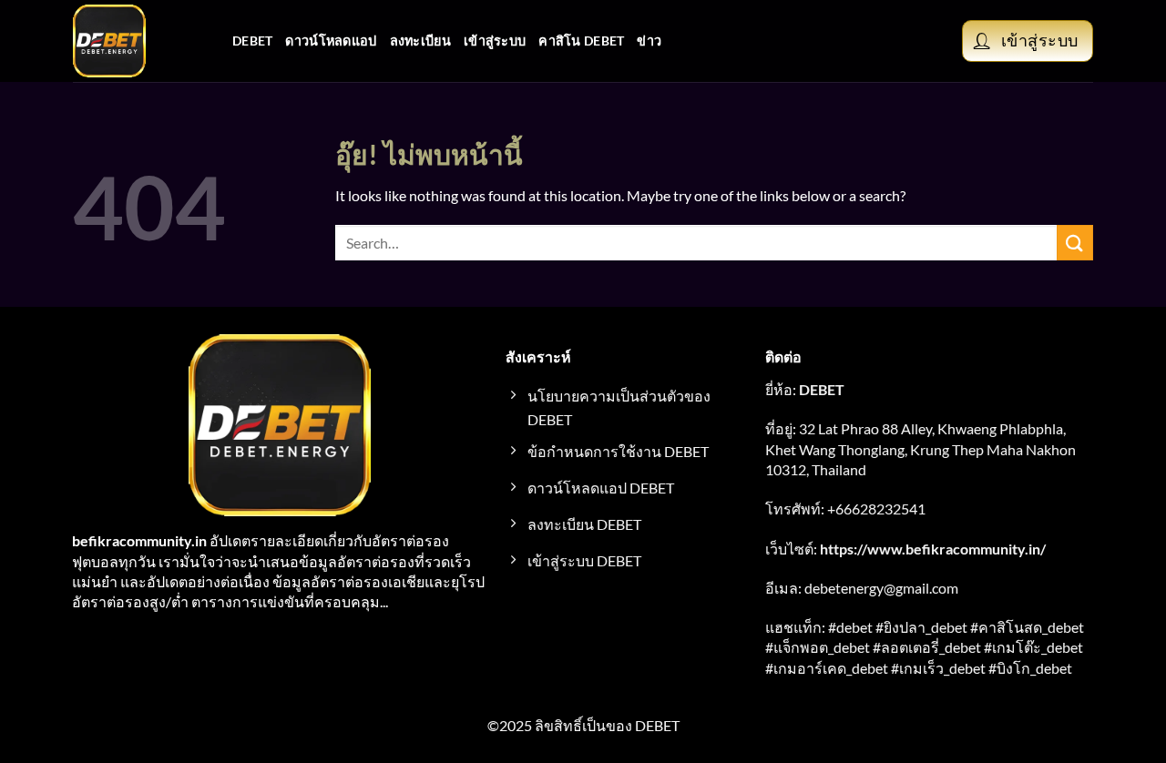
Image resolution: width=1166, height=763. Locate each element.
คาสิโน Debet (581, 40)
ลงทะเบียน (420, 40)
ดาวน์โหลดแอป (330, 40)
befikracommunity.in (139, 540)
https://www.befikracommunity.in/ (933, 548)
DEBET (252, 40)
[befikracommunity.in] (139, 41)
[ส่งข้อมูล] (1075, 242)
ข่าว (649, 40)
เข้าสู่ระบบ (495, 40)
